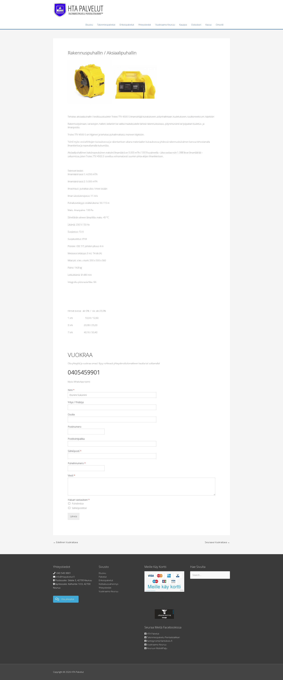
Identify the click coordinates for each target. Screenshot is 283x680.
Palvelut (103, 576)
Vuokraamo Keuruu (165, 24)
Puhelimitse (78, 503)
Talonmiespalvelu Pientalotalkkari (163, 637)
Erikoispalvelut (127, 24)
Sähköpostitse (79, 508)
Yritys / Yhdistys (76, 402)
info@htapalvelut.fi (65, 576)
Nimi (71, 390)
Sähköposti (74, 451)
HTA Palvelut (152, 633)
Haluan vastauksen (79, 499)
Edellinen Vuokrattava (65, 542)
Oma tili (219, 24)
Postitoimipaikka (76, 438)
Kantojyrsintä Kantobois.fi (159, 640)
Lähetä (73, 516)
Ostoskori (196, 24)
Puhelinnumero (77, 463)
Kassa (208, 24)
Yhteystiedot (144, 24)
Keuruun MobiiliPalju (156, 648)
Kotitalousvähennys (108, 583)
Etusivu (89, 24)
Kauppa (183, 24)
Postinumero (74, 426)
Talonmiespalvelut (106, 24)
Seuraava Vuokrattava (217, 542)
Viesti (71, 475)
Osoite (71, 414)
